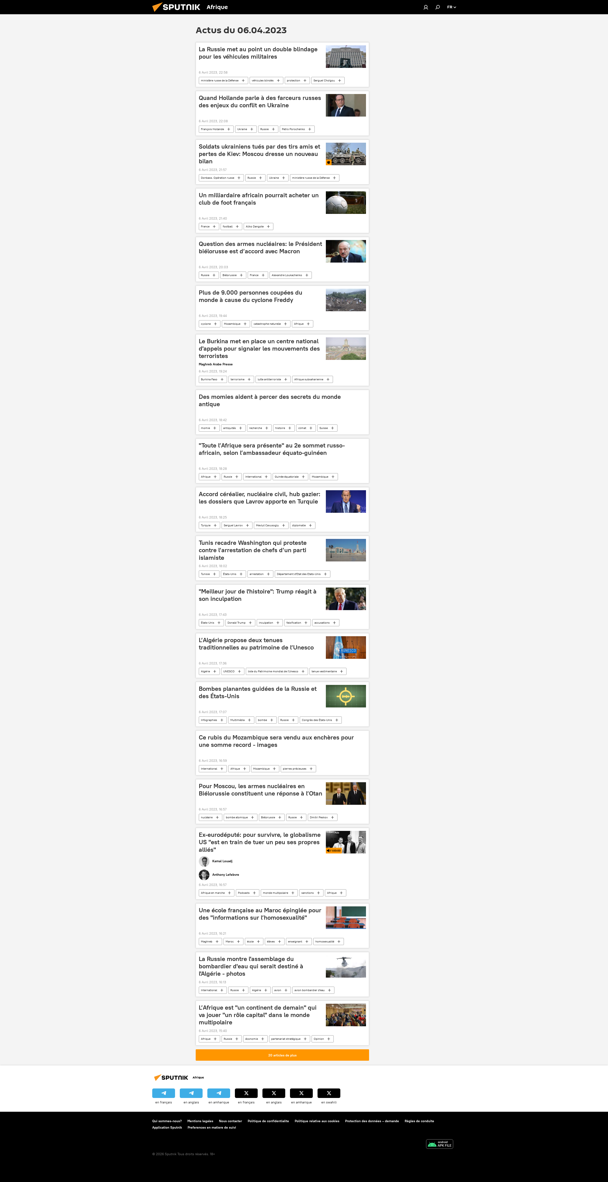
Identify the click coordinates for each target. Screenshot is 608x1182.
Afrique (299, 323)
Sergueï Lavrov (233, 525)
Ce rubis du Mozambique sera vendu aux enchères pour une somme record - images (276, 741)
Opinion (319, 1039)
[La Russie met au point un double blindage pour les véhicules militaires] (346, 56)
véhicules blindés (263, 80)
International (253, 476)
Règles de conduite (419, 1121)
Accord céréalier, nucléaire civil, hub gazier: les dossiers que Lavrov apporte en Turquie (259, 497)
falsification (293, 622)
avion (277, 990)
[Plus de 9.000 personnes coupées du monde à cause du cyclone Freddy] (346, 300)
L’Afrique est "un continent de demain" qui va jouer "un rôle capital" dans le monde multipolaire (258, 1015)
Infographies (209, 720)
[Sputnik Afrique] (178, 13)
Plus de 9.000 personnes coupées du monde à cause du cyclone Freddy (250, 296)
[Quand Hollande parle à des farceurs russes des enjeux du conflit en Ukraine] (346, 105)
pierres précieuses (294, 768)
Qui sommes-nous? (167, 1121)
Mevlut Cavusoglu (267, 525)
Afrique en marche (213, 893)
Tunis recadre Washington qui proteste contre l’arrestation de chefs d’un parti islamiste (253, 550)
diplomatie (299, 525)
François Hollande (212, 129)
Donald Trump (237, 622)
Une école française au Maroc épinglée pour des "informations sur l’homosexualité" (260, 913)
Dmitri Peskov (319, 817)
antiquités (229, 428)
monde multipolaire (275, 893)
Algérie (205, 671)
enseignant (295, 941)
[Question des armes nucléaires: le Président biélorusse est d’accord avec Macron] (346, 251)
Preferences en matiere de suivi (212, 1127)
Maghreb (206, 941)
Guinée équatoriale (287, 476)
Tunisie (205, 574)
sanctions (307, 893)
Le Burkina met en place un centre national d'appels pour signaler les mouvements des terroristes (259, 348)
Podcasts (244, 893)
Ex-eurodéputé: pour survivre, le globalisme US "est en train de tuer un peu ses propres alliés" (260, 842)
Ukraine (242, 129)
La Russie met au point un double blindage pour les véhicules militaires (258, 52)
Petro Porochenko (293, 129)
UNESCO (229, 671)
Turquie (205, 525)
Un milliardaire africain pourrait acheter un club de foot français (259, 198)
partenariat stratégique (285, 1039)
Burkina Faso (209, 379)
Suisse (323, 428)
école (250, 941)
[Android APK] (439, 1144)
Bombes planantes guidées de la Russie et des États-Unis (258, 692)
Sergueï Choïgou (324, 80)
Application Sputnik (167, 1127)
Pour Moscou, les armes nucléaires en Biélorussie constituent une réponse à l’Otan (260, 789)
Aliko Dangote (255, 226)
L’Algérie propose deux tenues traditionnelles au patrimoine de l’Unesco (256, 643)
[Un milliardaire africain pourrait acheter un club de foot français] (346, 202)
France (205, 226)
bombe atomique (237, 817)
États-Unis (229, 574)
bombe (262, 720)
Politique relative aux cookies (317, 1121)
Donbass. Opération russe (217, 177)
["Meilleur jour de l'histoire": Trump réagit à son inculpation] (346, 599)
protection (293, 80)
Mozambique (232, 323)
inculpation (266, 622)
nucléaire (207, 817)
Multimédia (237, 720)
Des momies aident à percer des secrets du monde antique (270, 400)
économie (251, 1039)
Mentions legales (200, 1121)
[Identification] (426, 7)
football (228, 226)
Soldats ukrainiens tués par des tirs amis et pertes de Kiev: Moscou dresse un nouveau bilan (259, 154)
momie (205, 428)
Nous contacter (230, 1121)
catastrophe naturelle (267, 323)
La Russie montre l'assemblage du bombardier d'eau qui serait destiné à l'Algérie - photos (251, 966)
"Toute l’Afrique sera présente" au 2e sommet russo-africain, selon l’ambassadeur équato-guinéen (272, 449)
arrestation (257, 574)
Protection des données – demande (372, 1121)
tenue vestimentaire (324, 671)
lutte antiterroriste (269, 379)
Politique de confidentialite (268, 1121)
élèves (271, 941)
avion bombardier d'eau (309, 990)
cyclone (206, 323)
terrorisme (237, 379)
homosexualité (324, 941)
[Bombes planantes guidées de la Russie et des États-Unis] (346, 696)
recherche (255, 428)
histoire (280, 428)
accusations (322, 622)
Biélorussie (230, 275)
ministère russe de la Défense (219, 80)
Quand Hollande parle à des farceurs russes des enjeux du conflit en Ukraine (260, 101)
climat (302, 428)
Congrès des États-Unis (317, 720)
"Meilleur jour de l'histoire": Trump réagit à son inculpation (258, 595)
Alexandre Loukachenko (287, 275)
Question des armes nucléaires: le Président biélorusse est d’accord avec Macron (260, 247)
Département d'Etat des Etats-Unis (299, 574)
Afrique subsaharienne (308, 379)
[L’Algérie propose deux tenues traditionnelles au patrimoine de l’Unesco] (346, 647)
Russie (264, 129)
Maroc (230, 941)
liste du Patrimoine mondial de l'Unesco (273, 671)
